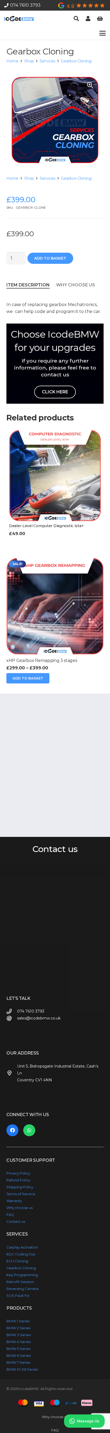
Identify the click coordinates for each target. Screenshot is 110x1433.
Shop (29, 61)
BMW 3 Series (18, 1335)
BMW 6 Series (18, 1355)
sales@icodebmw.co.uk (39, 1018)
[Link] (88, 18)
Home (12, 61)
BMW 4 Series (18, 1342)
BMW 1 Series (18, 1321)
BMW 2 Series (18, 1328)
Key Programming (22, 1275)
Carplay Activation (22, 1247)
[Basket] (100, 18)
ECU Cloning (17, 1261)
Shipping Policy (19, 1187)
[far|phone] (11, 1011)
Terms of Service (20, 1194)
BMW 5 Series (18, 1348)
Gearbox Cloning (76, 61)
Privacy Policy (18, 1173)
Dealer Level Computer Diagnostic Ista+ (46, 525)
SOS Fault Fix (17, 1295)
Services (47, 61)
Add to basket (50, 258)
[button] (76, 19)
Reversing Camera (22, 1288)
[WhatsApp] (29, 1130)
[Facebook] (12, 1130)
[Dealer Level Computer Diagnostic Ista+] (55, 475)
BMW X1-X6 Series (22, 1369)
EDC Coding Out (20, 1254)
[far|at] (11, 1018)
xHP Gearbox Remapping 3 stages (41, 660)
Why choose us (19, 1208)
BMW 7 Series (18, 1362)
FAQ (10, 1214)
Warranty (14, 1201)
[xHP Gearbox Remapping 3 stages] (55, 606)
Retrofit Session (20, 1282)
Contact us (15, 1221)
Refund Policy (18, 1180)
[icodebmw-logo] (19, 18)
